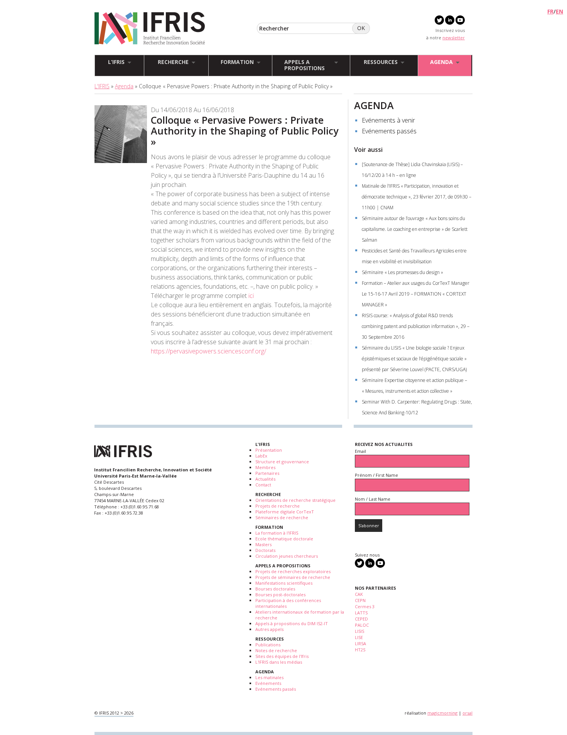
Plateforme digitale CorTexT (284, 512)
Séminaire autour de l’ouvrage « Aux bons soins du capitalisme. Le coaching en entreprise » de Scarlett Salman (414, 229)
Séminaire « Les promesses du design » (402, 272)
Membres (265, 467)
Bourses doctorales (275, 589)
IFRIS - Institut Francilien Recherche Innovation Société (149, 29)
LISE (359, 637)
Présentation (268, 450)
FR (550, 11)
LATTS (361, 613)
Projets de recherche (277, 506)
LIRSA (360, 643)
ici (251, 295)
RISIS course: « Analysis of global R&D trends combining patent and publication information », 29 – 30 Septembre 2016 (415, 326)
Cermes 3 (365, 606)
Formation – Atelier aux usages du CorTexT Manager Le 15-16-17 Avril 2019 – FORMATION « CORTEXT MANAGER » (415, 294)
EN (559, 11)
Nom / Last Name (372, 499)
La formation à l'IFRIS (276, 533)
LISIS (359, 631)
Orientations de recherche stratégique (295, 500)
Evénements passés (389, 131)
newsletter (453, 37)
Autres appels (269, 629)
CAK (359, 594)
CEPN (360, 600)
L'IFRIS (102, 86)
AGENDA (374, 105)
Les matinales (269, 677)
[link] (208, 351)
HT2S (360, 650)
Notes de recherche (276, 650)
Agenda (124, 86)
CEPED (361, 619)
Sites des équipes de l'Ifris (282, 656)
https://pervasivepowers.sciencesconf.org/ (208, 351)
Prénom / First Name (376, 475)
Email (360, 451)
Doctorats (265, 550)
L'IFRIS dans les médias (278, 662)
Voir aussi (368, 149)
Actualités (265, 479)
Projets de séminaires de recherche (292, 577)
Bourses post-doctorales (280, 594)
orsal (467, 713)
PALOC (362, 625)
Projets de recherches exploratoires (293, 571)
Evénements (268, 683)
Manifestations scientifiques (283, 583)
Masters (263, 544)
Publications (267, 645)
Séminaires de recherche (281, 517)
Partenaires (267, 473)
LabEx (261, 456)
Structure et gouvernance (282, 461)
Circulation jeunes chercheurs (286, 556)
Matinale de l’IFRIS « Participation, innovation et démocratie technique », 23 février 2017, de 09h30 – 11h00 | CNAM (416, 197)
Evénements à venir (388, 120)
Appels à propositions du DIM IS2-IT (291, 623)
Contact (263, 485)
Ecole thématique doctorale (284, 539)
